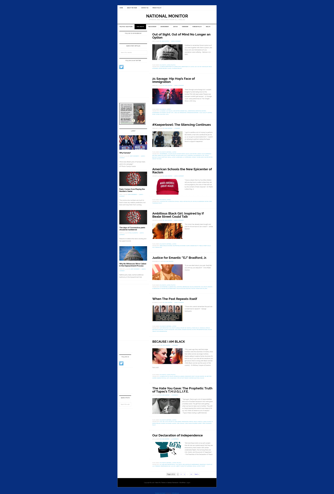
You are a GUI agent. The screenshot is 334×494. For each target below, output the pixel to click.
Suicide (174, 423)
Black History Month (179, 153)
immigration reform (192, 112)
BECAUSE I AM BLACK (168, 341)
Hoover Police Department (168, 288)
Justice (175, 26)
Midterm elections (194, 378)
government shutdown (159, 112)
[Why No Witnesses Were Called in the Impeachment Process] (133, 254)
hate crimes (178, 329)
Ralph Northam (162, 157)
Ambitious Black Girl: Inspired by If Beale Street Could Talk (178, 215)
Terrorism (185, 26)
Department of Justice (187, 66)
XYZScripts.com (175, 493)
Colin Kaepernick (206, 153)
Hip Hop (168, 112)
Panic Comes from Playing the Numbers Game (132, 190)
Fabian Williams (162, 155)
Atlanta (170, 153)
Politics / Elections (126, 26)
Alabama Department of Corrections (170, 66)
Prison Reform (163, 68)
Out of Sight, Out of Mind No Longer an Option (181, 35)
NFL (204, 155)
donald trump (180, 328)
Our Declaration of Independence (177, 435)
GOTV (168, 378)
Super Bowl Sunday (190, 157)
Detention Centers (200, 111)
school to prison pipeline (174, 68)
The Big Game (200, 157)
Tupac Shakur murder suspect (193, 423)
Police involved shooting (184, 288)
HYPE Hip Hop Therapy (183, 378)
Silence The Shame (166, 423)
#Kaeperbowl (164, 153)
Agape (188, 245)
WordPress (182, 482)
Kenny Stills (183, 155)
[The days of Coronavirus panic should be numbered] (133, 218)
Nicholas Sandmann (198, 201)
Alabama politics (165, 376)
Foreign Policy (197, 26)
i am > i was (174, 112)
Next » (197, 474)
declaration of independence (191, 464)
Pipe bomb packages (201, 329)
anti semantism (164, 328)
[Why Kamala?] (133, 143)
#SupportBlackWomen (179, 245)
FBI (163, 421)
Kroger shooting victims (189, 329)
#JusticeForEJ (164, 286)
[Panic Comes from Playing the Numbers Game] (133, 180)
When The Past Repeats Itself (174, 299)
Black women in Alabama (177, 376)
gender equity (194, 245)
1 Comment (177, 128)
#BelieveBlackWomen (166, 245)
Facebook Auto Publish (160, 493)
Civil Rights (140, 26)
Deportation (191, 111)
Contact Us (144, 7)
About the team (132, 7)
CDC (161, 421)
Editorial (169, 152)
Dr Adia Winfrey (199, 376)
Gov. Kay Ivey (198, 66)
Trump (203, 466)
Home (121, 7)
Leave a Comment (176, 41)
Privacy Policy (156, 7)
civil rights (204, 286)
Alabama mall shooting (175, 286)
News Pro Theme (160, 482)
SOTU (167, 114)
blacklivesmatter (195, 286)
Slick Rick (163, 114)
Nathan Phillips (187, 201)
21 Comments (175, 439)
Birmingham (186, 286)
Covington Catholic (173, 201)
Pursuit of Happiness (186, 466)
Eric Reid (154, 155)
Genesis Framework (172, 482)
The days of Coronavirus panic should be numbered (132, 229)
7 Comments (174, 395)
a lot (167, 111)
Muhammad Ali (198, 155)
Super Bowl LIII (180, 157)
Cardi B (199, 153)
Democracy (203, 464)
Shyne (158, 114)
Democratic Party (190, 376)
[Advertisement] (132, 84)
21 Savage (162, 111)
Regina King (158, 247)
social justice (172, 157)
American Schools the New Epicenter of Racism (182, 170)
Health (208, 26)
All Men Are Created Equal (167, 464)
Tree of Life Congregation (159, 331)
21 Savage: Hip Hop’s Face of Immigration (173, 80)
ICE (178, 112)
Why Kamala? (125, 153)
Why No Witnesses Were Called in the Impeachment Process (132, 265)
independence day (165, 466)
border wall (184, 111)
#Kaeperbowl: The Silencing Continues (181, 124)
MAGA (181, 201)
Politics (173, 65)
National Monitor (167, 16)
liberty (178, 466)
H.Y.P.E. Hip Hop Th (169, 421)
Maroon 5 (190, 155)
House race (173, 378)
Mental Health (193, 421)
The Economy (152, 26)
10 (191, 474)
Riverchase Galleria (201, 288)
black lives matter (174, 111)
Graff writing (171, 155)
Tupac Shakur (180, 423)
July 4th (173, 466)
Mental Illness (202, 421)
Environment (165, 26)
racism (207, 201)
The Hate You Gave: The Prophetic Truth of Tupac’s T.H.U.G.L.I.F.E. (182, 389)
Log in (188, 482)
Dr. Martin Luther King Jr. (192, 328)
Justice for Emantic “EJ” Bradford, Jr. (179, 257)
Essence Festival (161, 378)
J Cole (200, 112)
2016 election (163, 201)
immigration (183, 112)
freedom (157, 466)
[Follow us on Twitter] (121, 67)
